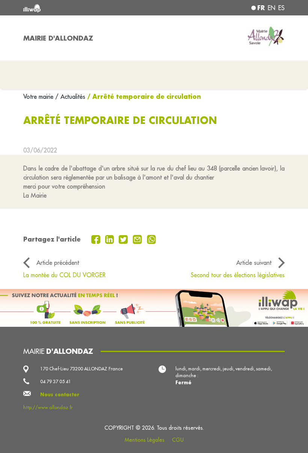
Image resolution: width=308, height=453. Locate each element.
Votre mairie (39, 96)
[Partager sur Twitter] (124, 239)
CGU (178, 439)
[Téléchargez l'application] (154, 308)
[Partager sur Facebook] (97, 239)
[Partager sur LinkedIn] (111, 239)
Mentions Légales (145, 439)
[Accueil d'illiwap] (75, 7)
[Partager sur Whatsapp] (151, 239)
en (271, 8)
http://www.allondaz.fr (47, 407)
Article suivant (254, 262)
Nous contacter (59, 394)
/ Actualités (70, 96)
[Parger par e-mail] (138, 239)
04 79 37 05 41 (55, 381)
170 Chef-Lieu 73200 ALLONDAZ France (81, 368)
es (281, 8)
